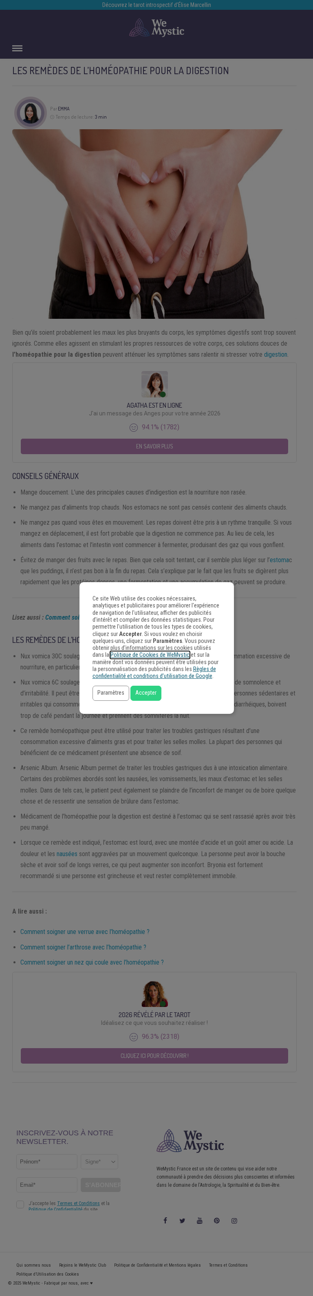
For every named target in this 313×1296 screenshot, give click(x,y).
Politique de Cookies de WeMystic (150, 654)
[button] (111, 693)
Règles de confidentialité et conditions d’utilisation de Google (154, 673)
